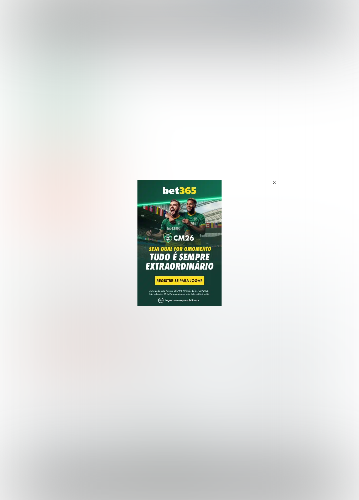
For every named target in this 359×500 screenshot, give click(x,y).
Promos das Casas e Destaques (133, 399)
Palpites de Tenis (42, 416)
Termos (240, 485)
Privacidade (218, 485)
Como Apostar (228, 10)
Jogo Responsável (302, 485)
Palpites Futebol (41, 391)
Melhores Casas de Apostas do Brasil (138, 391)
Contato (193, 490)
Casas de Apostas (122, 10)
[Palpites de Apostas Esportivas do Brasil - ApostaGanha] (48, 8)
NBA (202, 10)
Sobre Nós (194, 485)
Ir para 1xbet (135, 332)
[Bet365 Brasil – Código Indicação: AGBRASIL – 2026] (61, 113)
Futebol (154, 10)
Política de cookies (267, 485)
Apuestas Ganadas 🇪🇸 (267, 399)
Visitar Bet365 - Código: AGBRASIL (61, 197)
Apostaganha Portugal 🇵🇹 (270, 391)
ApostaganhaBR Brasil (42, 48)
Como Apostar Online (123, 408)
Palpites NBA (38, 408)
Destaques (180, 10)
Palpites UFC (38, 399)
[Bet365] (179, 250)
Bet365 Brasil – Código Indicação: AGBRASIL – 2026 (61, 133)
